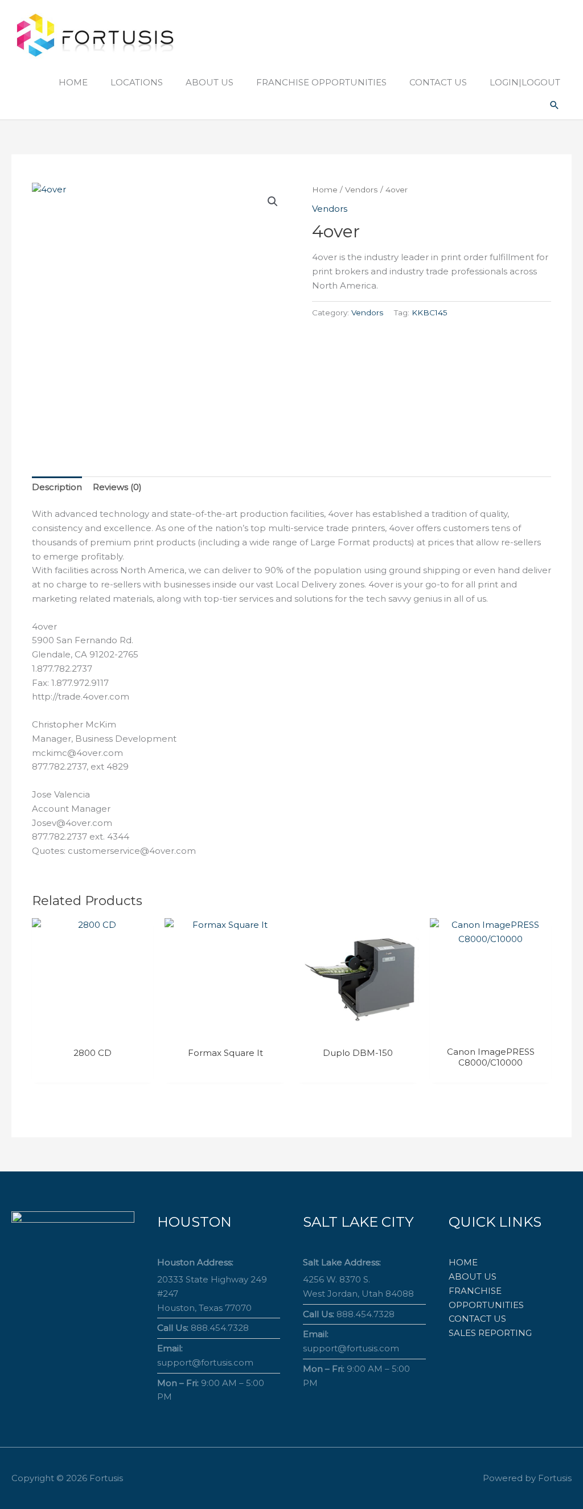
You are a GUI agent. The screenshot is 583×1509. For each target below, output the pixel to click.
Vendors (361, 189)
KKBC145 (429, 312)
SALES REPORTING (490, 1332)
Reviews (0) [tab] (117, 487)
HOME (463, 1262)
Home (325, 189)
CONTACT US (477, 1318)
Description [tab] (57, 487)
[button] (554, 105)
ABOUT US (472, 1276)
